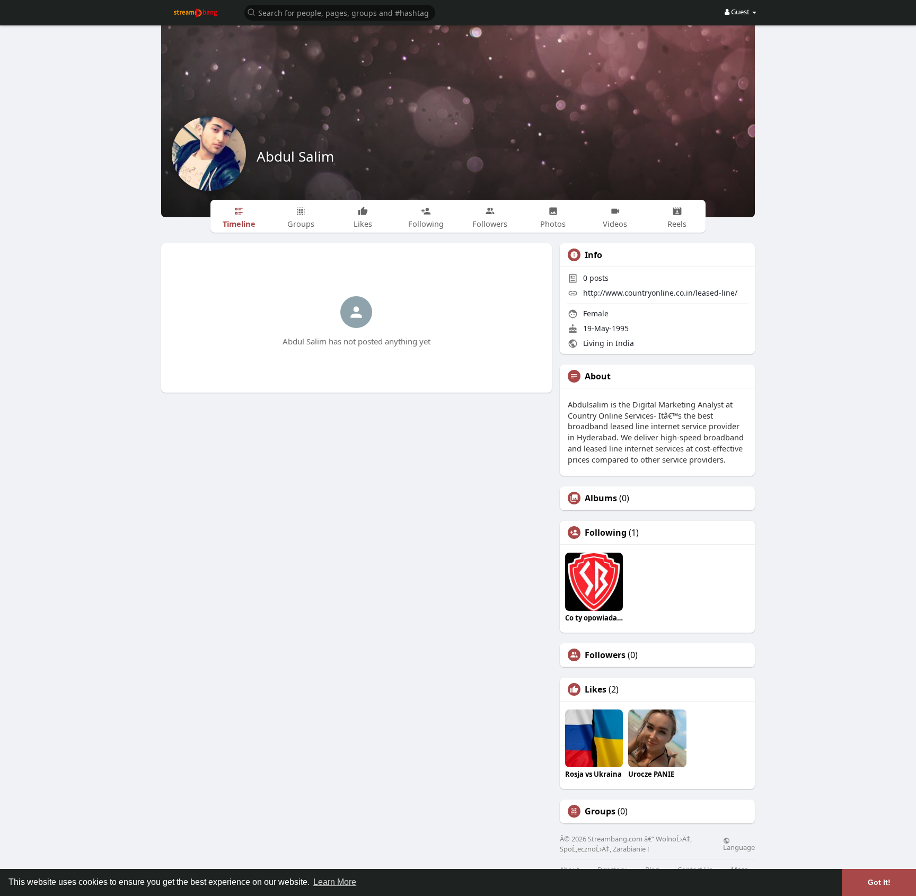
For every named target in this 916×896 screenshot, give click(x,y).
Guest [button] (740, 11)
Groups (600, 811)
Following (606, 532)
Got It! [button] (879, 882)
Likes (595, 689)
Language (739, 846)
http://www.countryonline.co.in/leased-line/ (660, 293)
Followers (605, 655)
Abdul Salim (295, 156)
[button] (340, 12)
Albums (601, 498)
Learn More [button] (334, 881)
